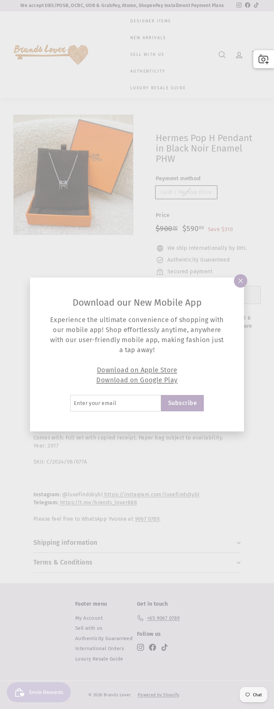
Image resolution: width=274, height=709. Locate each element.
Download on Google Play (136, 380)
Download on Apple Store (137, 370)
